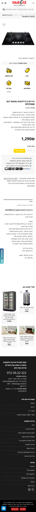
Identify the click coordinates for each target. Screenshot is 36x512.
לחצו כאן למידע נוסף (11, 178)
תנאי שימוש (15, 509)
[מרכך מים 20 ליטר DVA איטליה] (26, 298)
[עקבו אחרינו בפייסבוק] (33, 489)
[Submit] (4, 9)
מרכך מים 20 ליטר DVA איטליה (26, 308)
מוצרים (22, 15)
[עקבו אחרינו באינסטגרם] (29, 489)
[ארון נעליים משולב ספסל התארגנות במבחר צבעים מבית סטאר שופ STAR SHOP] (26, 330)
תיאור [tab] (31, 201)
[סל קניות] (2, 3)
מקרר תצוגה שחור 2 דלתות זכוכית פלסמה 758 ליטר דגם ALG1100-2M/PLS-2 (9, 316)
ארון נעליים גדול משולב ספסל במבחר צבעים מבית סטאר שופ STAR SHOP (9, 340)
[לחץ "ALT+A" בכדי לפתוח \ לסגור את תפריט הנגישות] (3, 508)
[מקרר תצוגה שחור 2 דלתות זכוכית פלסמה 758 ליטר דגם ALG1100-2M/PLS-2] (9, 301)
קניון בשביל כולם (30, 15)
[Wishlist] (5, 3)
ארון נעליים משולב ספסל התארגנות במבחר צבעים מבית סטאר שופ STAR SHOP (27, 339)
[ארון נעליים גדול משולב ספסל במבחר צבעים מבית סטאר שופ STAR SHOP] (9, 330)
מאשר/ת (23, 509)
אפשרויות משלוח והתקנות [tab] (25, 205)
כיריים (16, 15)
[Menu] (33, 3)
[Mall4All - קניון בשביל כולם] (19, 3)
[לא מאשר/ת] (34, 506)
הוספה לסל (19, 151)
